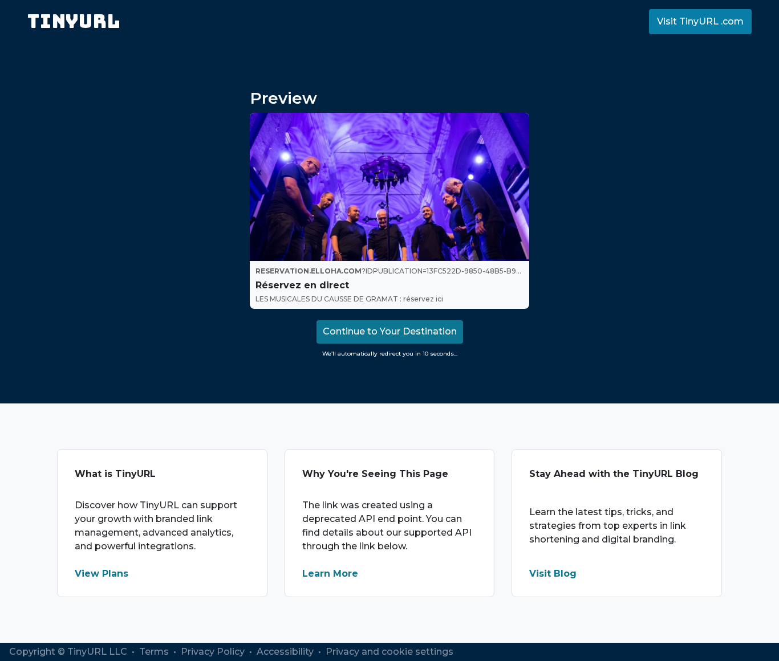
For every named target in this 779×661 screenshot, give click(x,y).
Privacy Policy (214, 651)
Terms (155, 651)
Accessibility (286, 651)
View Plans (101, 573)
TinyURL (73, 21)
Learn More (330, 573)
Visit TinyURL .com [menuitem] (700, 21)
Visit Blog (553, 573)
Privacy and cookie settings (389, 651)
